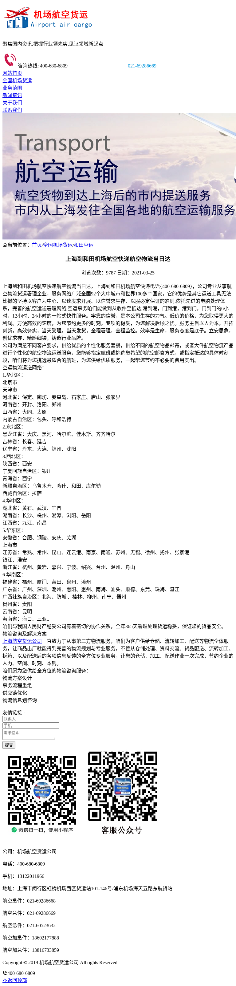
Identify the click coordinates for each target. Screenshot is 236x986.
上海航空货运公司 (22, 641)
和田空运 (83, 245)
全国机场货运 (17, 80)
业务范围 (12, 88)
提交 (9, 745)
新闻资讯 (12, 95)
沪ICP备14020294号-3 (142, 962)
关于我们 (12, 102)
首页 (37, 245)
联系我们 (12, 110)
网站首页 (12, 73)
